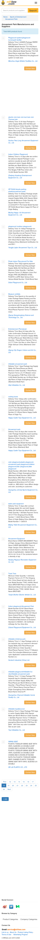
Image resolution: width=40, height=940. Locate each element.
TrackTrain (12, 573)
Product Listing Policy (25, 932)
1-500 (5, 799)
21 (17, 785)
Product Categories (10, 919)
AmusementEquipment (16, 538)
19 (8, 785)
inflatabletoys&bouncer (16, 709)
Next (9, 789)
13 (14, 782)
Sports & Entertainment (18, 17)
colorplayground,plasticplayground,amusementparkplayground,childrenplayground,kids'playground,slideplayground (21, 465)
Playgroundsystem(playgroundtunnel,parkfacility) (19, 38)
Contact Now (30, 68)
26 (4, 789)
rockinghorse (13, 396)
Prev (4, 782)
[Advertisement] (20, 94)
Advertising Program (20, 934)
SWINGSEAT (13, 741)
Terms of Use (6, 934)
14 (19, 782)
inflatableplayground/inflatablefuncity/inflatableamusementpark (20, 673)
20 (13, 785)
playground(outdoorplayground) (20, 226)
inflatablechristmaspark (16, 639)
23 (27, 785)
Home (5, 17)
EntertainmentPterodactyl (17, 329)
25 (36, 785)
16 (28, 782)
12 (10, 782)
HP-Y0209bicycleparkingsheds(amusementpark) (17, 190)
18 (4, 785)
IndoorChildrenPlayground (18, 154)
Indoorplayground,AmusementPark (21, 606)
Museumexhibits (14, 294)
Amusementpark (14, 429)
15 (24, 782)
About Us (13, 932)
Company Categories (28, 919)
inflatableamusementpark (17, 364)
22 (22, 785)
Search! (33, 10)
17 (33, 782)
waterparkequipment (16, 503)
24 (31, 785)
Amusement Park (11, 19)
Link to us (5, 932)
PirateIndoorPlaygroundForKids (20, 261)
